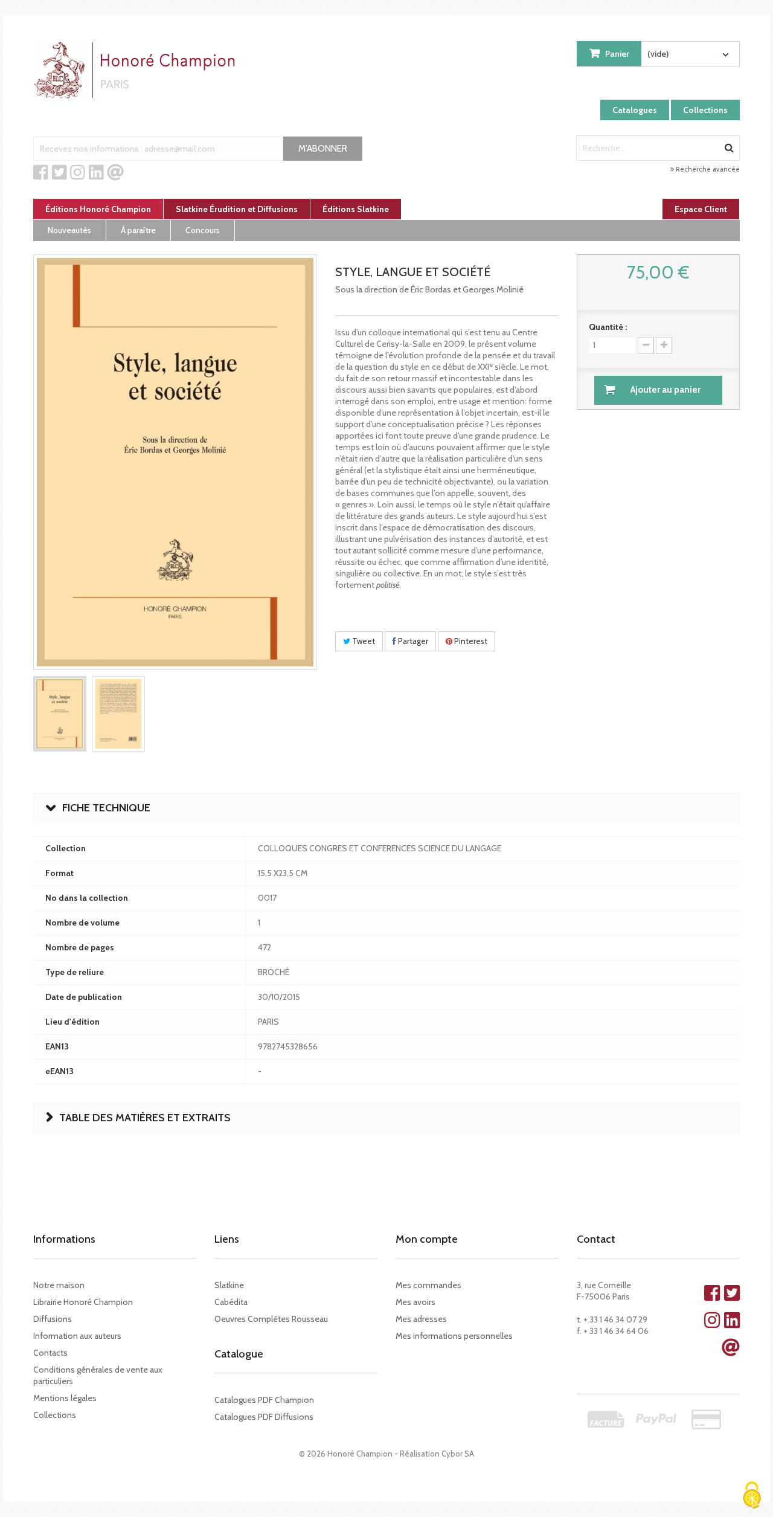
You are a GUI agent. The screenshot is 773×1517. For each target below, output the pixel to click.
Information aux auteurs (77, 1335)
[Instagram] (77, 173)
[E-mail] (115, 173)
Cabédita (231, 1301)
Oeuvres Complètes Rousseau (271, 1318)
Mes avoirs (415, 1301)
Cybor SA (457, 1453)
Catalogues (634, 110)
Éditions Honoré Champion (98, 209)
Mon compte (427, 1239)
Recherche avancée (707, 169)
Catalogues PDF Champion (264, 1399)
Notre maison (59, 1285)
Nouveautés (69, 230)
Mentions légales (65, 1398)
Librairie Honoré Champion (83, 1301)
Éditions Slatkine (355, 209)
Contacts (50, 1352)
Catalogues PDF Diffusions (263, 1416)
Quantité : (608, 326)
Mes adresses (421, 1318)
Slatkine (229, 1285)
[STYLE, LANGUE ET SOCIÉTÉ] (60, 714)
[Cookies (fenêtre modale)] (752, 1496)
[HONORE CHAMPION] (137, 70)
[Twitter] (59, 173)
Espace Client (701, 209)
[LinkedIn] (96, 173)
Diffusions (52, 1318)
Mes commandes (428, 1285)
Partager (412, 641)
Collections (705, 110)
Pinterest (469, 641)
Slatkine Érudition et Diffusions (237, 209)
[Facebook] (40, 173)
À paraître (138, 230)
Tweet (362, 641)
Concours (202, 230)
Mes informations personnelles (454, 1335)
